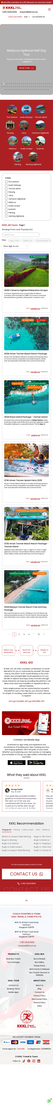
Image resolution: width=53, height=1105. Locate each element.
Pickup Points (39, 965)
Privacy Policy (39, 995)
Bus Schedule (39, 959)
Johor (38, 829)
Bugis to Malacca (42, 840)
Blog (39, 989)
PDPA (39, 1006)
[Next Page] (44, 634)
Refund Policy (39, 1002)
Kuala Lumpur (28, 829)
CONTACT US (23, 874)
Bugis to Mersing (9, 840)
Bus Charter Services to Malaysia (39, 973)
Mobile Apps (13, 992)
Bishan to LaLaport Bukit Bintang (16, 836)
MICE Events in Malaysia (39, 969)
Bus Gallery (39, 962)
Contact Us (13, 985)
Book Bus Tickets (13, 959)
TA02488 (21, 1049)
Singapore (6, 829)
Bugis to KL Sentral (10, 843)
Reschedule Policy (39, 999)
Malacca (46, 829)
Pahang (16, 829)
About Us (39, 985)
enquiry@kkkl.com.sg (29, 12)
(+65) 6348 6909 (9, 12)
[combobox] (27, 17)
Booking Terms (13, 989)
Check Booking (15, 17)
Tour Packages (13, 962)
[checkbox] (6, 181)
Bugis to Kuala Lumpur (12, 847)
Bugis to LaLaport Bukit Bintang (16, 850)
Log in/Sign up (38, 17)
